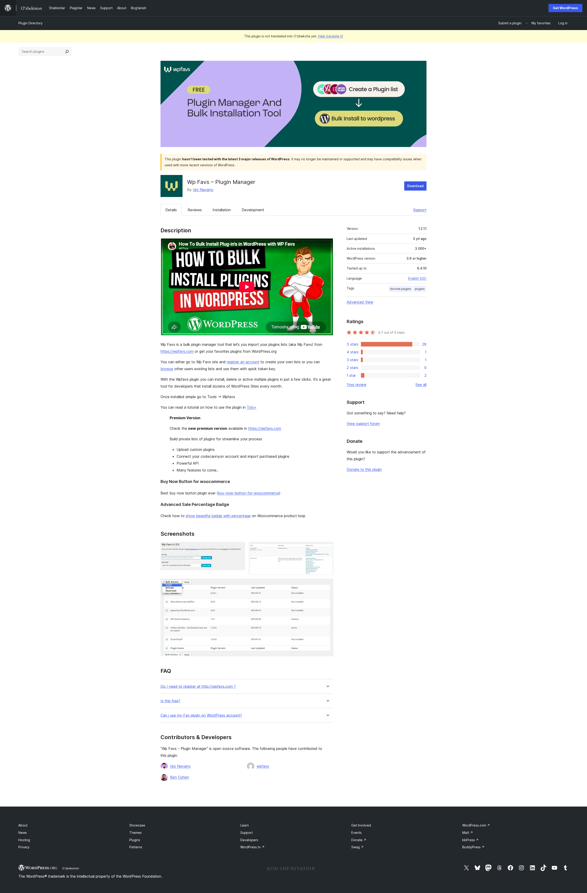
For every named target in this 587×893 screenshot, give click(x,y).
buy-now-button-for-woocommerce (248, 493)
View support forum (363, 423)
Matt (467, 833)
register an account (243, 362)
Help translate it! (330, 36)
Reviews (195, 210)
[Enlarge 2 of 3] (327, 548)
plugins (420, 289)
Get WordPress (565, 8)
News (22, 833)
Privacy (24, 847)
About (23, 825)
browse (167, 368)
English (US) (417, 278)
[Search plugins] (67, 51)
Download (415, 186)
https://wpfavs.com (177, 351)
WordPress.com (476, 825)
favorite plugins (400, 289)
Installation (222, 210)
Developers (249, 840)
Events (356, 833)
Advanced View (360, 302)
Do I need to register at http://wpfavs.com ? (198, 686)
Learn (244, 825)
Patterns (135, 847)
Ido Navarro (203, 189)
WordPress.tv (252, 847)
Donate (358, 840)
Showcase (137, 825)
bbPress (470, 840)
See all (420, 384)
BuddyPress (473, 847)
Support (419, 210)
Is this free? (170, 701)
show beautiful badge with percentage (218, 515)
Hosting (24, 840)
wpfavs (263, 766)
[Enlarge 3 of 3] (327, 584)
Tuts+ (252, 407)
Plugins (134, 840)
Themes (135, 833)
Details (171, 210)
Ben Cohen (179, 777)
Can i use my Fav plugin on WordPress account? (201, 715)
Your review (356, 384)
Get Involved (361, 825)
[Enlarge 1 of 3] (239, 548)
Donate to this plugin (364, 469)
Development (253, 210)
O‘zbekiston (70, 868)
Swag (357, 847)
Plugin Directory (30, 23)
